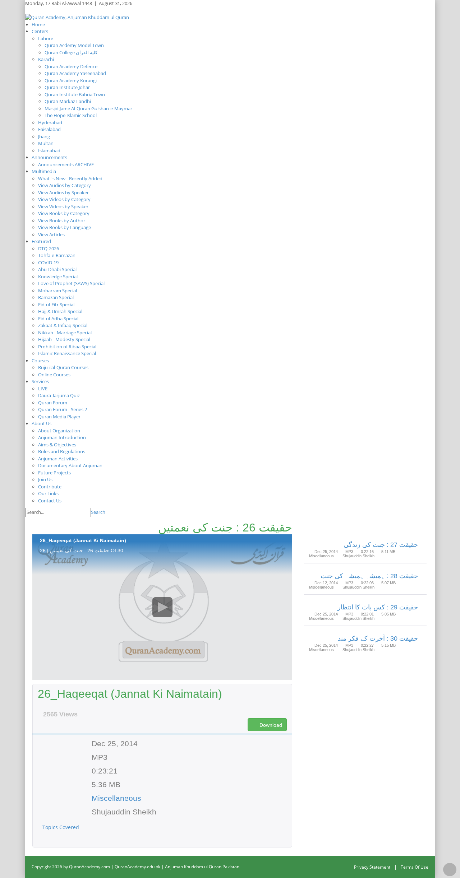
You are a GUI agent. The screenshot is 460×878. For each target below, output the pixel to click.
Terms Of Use (414, 867)
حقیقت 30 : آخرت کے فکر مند (378, 638)
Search (98, 512)
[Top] (449, 869)
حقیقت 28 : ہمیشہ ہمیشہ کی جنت (369, 576)
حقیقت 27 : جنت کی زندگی (381, 544)
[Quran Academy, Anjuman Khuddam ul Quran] (77, 17)
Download (270, 725)
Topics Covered (61, 827)
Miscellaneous (116, 798)
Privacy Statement (372, 867)
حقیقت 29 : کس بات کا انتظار (377, 607)
